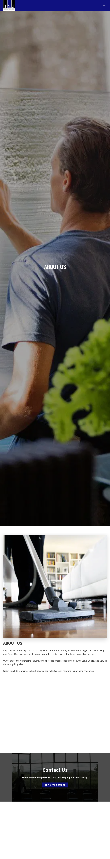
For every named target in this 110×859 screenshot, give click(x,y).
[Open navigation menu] (104, 5)
